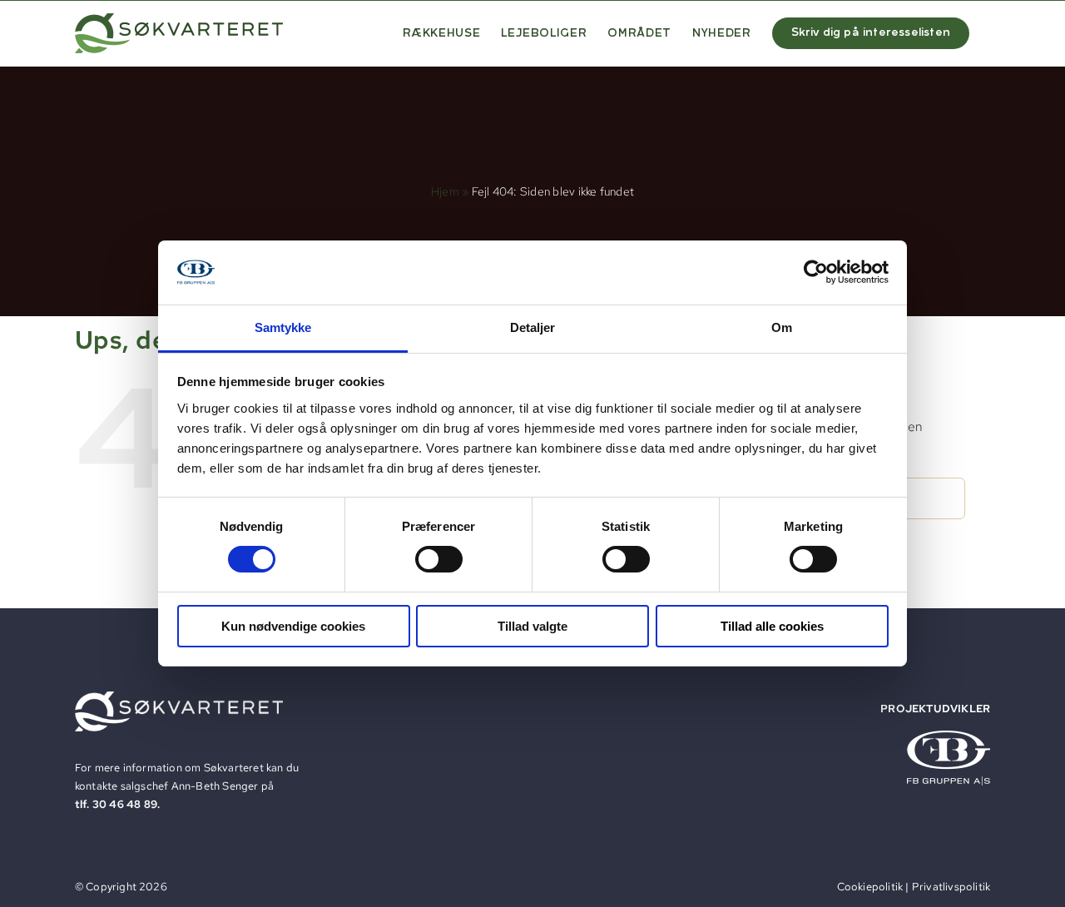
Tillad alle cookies (772, 626)
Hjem (445, 191)
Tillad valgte (532, 626)
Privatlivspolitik (951, 887)
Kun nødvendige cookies (293, 626)
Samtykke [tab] (283, 327)
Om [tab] (781, 327)
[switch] (439, 559)
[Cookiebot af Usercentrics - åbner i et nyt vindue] (816, 272)
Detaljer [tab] (533, 327)
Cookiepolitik (870, 887)
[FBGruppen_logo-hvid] (948, 737)
